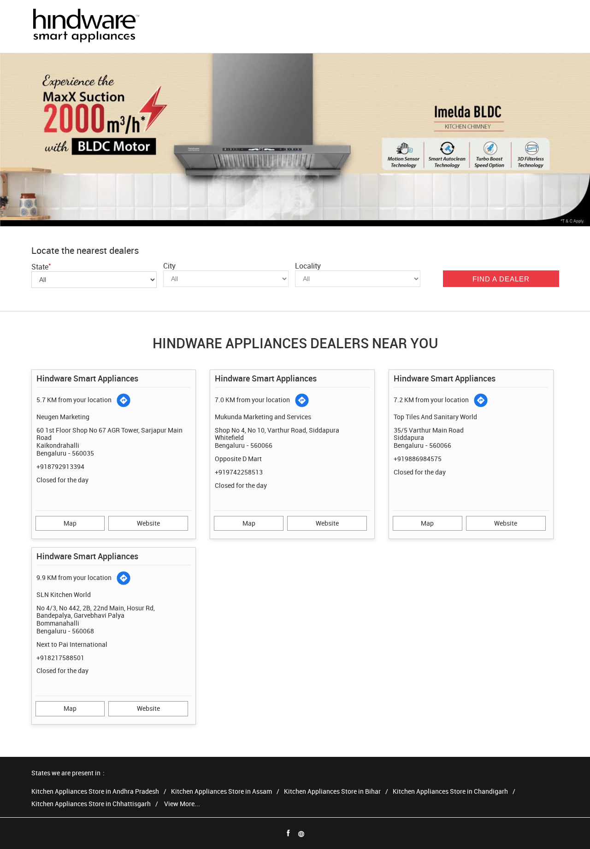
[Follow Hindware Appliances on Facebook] (288, 833)
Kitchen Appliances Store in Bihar (332, 792)
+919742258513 (239, 472)
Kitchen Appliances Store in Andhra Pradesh (95, 792)
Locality (308, 266)
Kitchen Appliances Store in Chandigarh (450, 792)
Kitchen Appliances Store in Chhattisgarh (91, 804)
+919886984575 (418, 458)
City (169, 266)
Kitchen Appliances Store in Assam (221, 792)
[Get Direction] (123, 400)
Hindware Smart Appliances (87, 378)
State (41, 267)
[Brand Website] (301, 833)
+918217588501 (60, 657)
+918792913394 (60, 466)
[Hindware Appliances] (85, 26)
